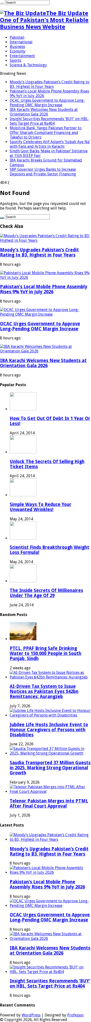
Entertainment (22, 56)
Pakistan (17, 37)
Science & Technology (28, 65)
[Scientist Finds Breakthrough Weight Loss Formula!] (23, 538)
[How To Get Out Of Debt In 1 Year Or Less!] (23, 409)
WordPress (31, 1015)
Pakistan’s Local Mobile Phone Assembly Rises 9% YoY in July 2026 (43, 289)
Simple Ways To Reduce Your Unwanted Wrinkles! (40, 507)
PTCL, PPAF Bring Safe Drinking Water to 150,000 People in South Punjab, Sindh (45, 653)
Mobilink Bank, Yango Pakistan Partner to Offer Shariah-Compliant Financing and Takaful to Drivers (46, 133)
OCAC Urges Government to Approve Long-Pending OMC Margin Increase (47, 102)
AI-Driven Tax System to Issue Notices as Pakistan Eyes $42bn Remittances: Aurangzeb (44, 691)
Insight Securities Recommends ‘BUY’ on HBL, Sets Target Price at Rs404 (49, 121)
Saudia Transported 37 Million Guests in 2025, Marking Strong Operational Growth (50, 767)
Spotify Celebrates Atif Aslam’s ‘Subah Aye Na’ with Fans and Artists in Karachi (50, 144)
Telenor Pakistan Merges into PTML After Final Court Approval (49, 803)
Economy (17, 51)
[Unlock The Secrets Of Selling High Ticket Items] (23, 452)
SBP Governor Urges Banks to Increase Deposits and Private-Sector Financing (43, 171)
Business (17, 46)
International (21, 42)
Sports (15, 60)
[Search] (2, 3)
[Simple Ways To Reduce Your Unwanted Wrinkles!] (23, 495)
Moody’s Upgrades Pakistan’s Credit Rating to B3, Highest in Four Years (49, 84)
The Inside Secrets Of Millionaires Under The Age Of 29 (46, 593)
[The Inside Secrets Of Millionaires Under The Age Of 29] (23, 581)
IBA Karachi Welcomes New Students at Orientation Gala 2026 (44, 112)
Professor (75, 1015)
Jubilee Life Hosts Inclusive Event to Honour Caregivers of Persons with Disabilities (49, 729)
